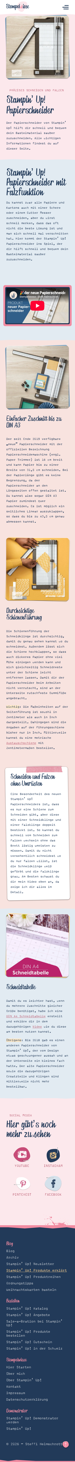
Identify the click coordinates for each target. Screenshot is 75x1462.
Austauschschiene (21, 743)
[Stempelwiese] (17, 7)
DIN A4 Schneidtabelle (26, 1016)
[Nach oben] (65, 1444)
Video (37, 1026)
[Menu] (65, 7)
